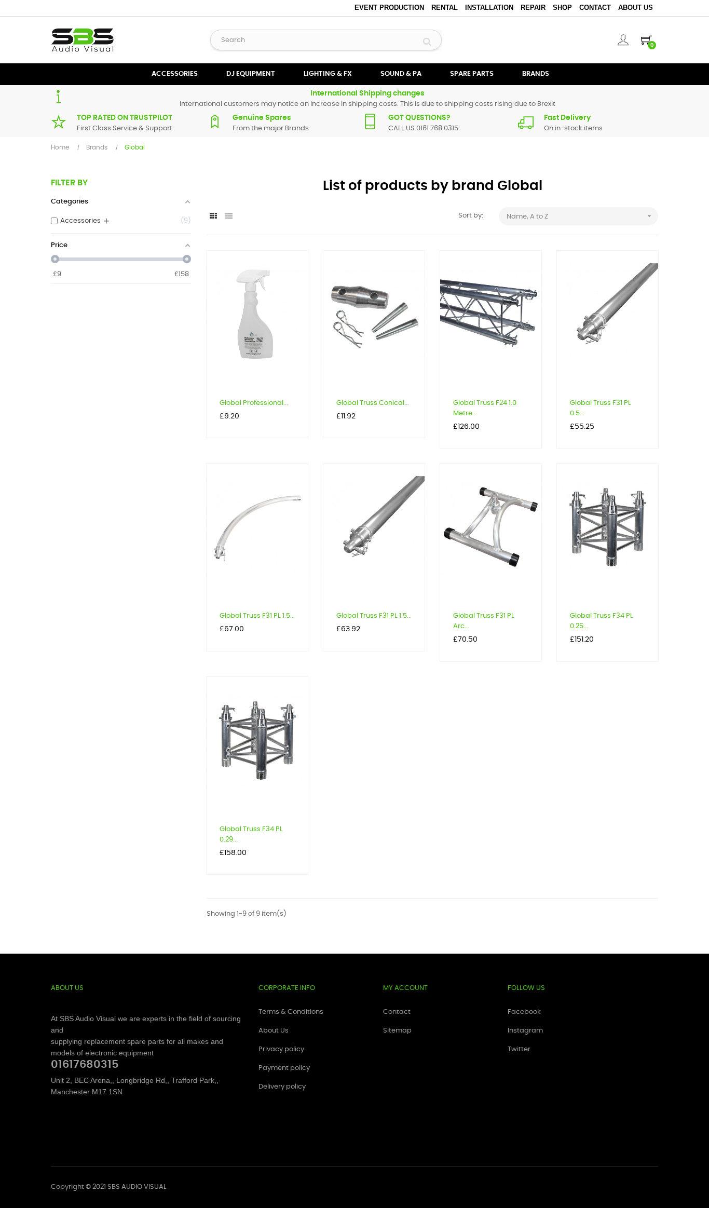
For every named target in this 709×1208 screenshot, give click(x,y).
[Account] (623, 40)
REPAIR (533, 7)
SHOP (562, 7)
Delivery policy (282, 1086)
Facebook (524, 1012)
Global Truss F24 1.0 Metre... (484, 408)
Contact (397, 1012)
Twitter (519, 1049)
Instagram (525, 1030)
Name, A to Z (580, 216)
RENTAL (444, 7)
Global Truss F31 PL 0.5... (600, 408)
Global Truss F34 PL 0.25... (601, 621)
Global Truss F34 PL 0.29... (251, 834)
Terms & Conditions (290, 1012)
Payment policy (284, 1068)
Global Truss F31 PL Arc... (483, 621)
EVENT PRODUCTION (389, 7)
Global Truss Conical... (372, 403)
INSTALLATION (489, 7)
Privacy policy (281, 1049)
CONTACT (595, 7)
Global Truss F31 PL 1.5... (257, 616)
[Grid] (213, 216)
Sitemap (397, 1030)
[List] (228, 216)
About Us (635, 7)
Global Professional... (254, 403)
